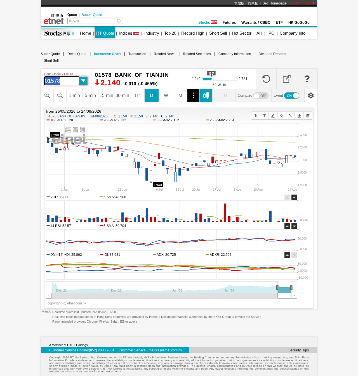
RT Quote (105, 33)
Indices (125, 33)
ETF (279, 22)
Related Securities (197, 54)
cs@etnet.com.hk (169, 350)
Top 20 (170, 33)
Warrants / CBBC (255, 22)
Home (85, 33)
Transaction (137, 54)
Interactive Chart (107, 54)
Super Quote (92, 15)
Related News (164, 54)
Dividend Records (272, 54)
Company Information (234, 54)
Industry (151, 33)
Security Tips (298, 350)
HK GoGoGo (299, 22)
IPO (271, 33)
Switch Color (301, 3)
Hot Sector (241, 33)
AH (259, 33)
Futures (229, 22)
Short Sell (218, 33)
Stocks (204, 22)
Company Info (292, 33)
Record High (192, 33)
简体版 (253, 3)
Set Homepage (275, 3)
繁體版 (239, 3)
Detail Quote (76, 54)
